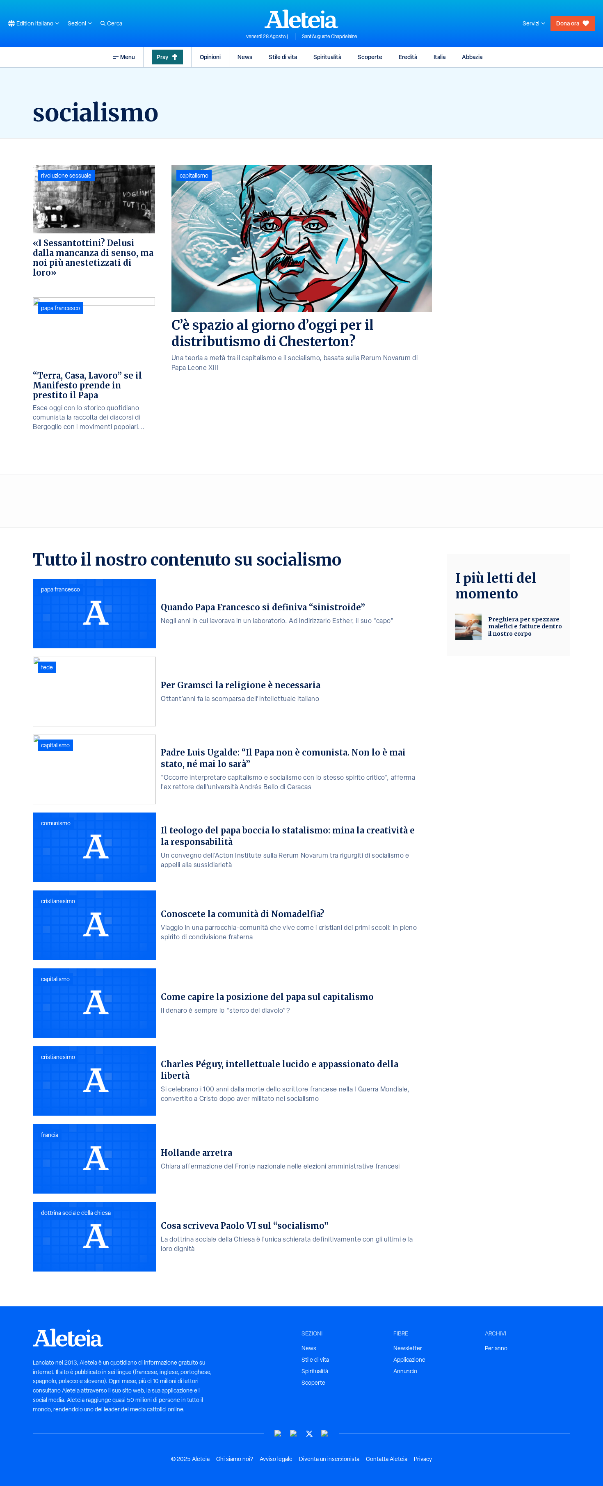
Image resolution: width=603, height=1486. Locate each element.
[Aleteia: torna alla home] (301, 19)
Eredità (408, 57)
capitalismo (194, 175)
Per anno (496, 1348)
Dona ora (567, 23)
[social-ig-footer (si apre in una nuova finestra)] (325, 1433)
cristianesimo (58, 901)
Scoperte (370, 57)
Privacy (423, 1459)
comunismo (56, 823)
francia (49, 1135)
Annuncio (405, 1371)
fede (47, 667)
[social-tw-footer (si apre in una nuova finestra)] (309, 1433)
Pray (162, 57)
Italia (439, 57)
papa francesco (60, 308)
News (245, 57)
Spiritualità (327, 57)
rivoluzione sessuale (66, 175)
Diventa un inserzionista (329, 1459)
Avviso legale (276, 1459)
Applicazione (409, 1359)
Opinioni (210, 57)
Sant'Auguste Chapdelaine (329, 36)
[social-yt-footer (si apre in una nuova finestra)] (278, 1433)
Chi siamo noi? (234, 1459)
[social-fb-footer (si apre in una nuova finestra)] (293, 1433)
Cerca (114, 23)
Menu (127, 57)
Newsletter (407, 1348)
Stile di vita (283, 57)
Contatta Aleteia (386, 1459)
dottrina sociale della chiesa (76, 1213)
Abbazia (472, 57)
